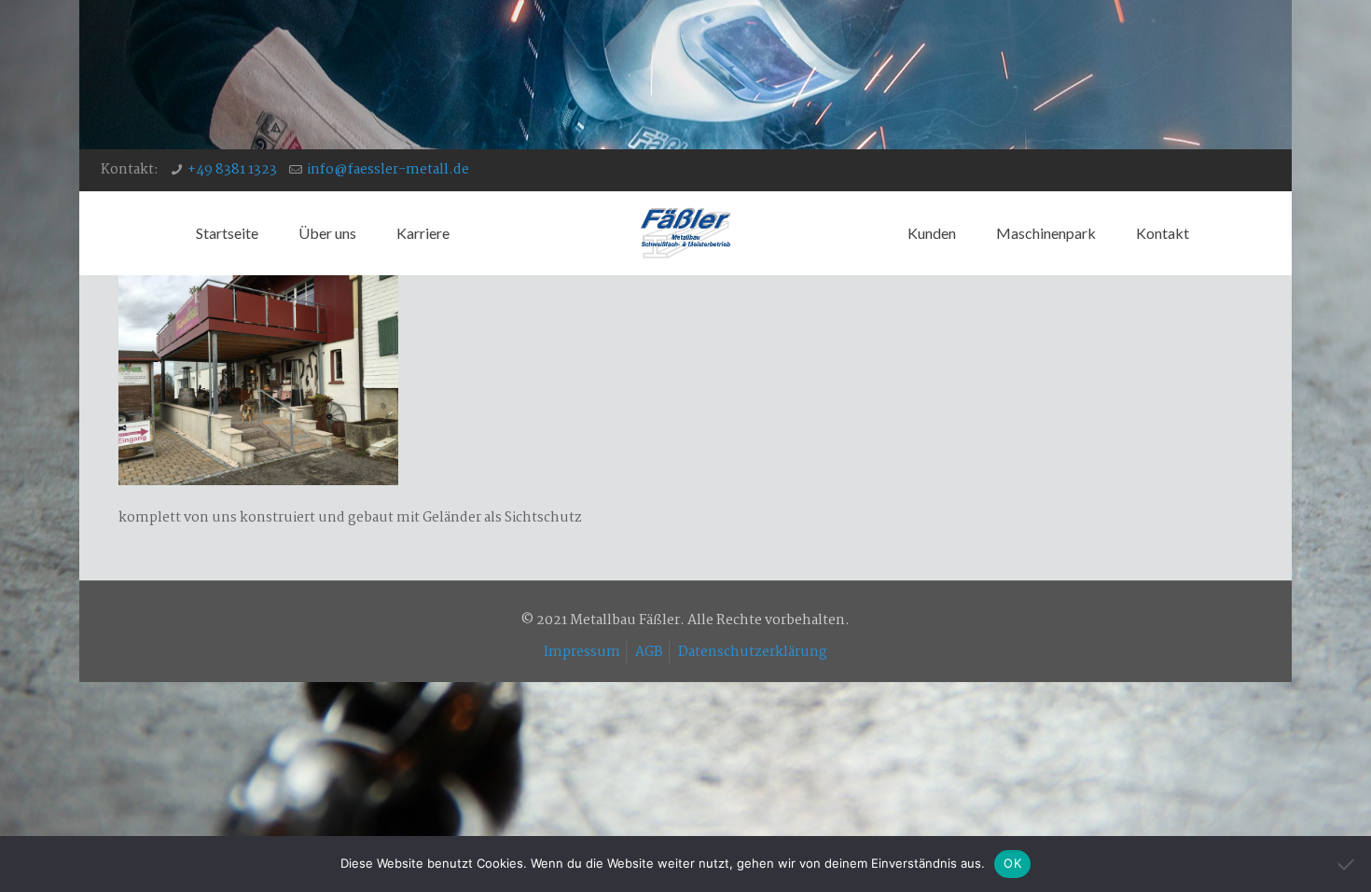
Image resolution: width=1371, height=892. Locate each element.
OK (1012, 863)
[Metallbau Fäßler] (685, 233)
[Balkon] (258, 481)
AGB (649, 652)
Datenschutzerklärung (752, 652)
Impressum (582, 652)
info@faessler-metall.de (388, 170)
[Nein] (1347, 864)
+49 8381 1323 (232, 170)
